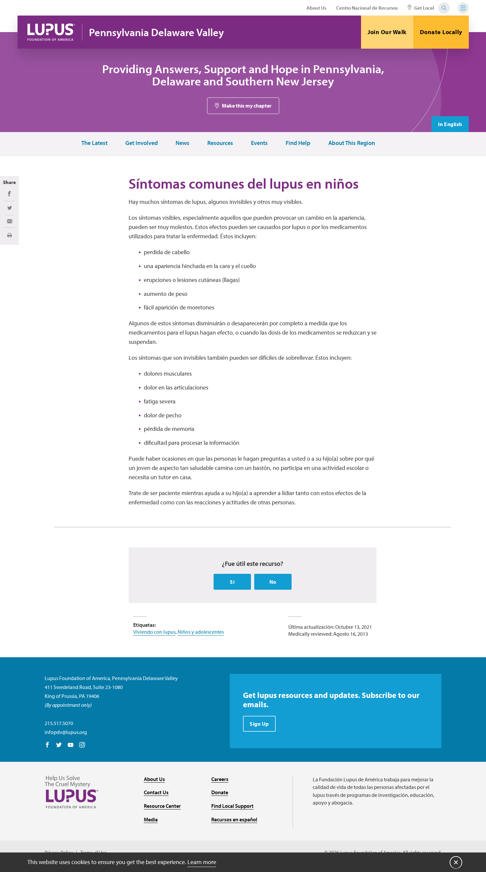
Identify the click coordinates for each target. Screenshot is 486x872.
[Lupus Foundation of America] (51, 32)
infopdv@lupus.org (66, 732)
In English (450, 124)
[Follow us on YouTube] (70, 745)
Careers (219, 779)
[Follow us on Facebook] (47, 745)
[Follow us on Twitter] (59, 745)
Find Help (298, 143)
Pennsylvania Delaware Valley (156, 32)
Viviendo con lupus (154, 631)
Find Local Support (232, 806)
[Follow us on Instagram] (82, 745)
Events (259, 143)
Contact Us (156, 792)
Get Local (423, 8)
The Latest (94, 143)
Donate (219, 792)
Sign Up (259, 723)
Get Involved (141, 143)
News (182, 143)
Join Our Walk (387, 32)
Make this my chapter (246, 105)
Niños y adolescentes (201, 631)
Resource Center (162, 806)
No (272, 581)
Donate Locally (441, 32)
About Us (316, 8)
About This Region (351, 143)
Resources (220, 143)
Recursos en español (234, 819)
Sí (232, 581)
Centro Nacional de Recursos (367, 8)
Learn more (201, 862)
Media (151, 819)
